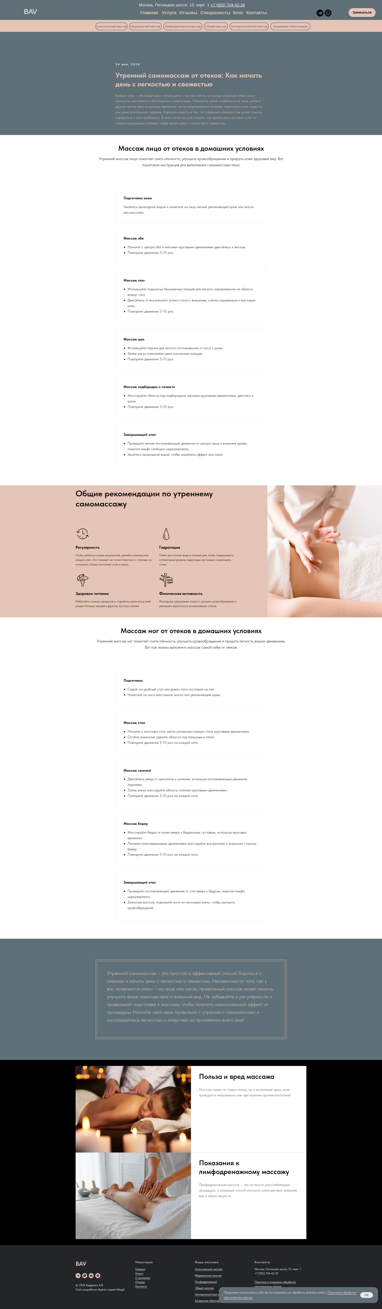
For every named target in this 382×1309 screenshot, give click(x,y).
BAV (30, 11)
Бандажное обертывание (210, 1300)
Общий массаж (204, 1287)
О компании (142, 1277)
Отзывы (140, 1282)
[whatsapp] (84, 1275)
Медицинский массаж (208, 1275)
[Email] (91, 1275)
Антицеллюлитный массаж (211, 1294)
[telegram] (78, 1275)
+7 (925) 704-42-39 (227, 5)
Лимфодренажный (206, 1281)
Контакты (141, 1286)
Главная (140, 1269)
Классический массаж (208, 1269)
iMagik (121, 1289)
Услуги (139, 1273)
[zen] (97, 1275)
